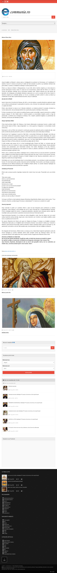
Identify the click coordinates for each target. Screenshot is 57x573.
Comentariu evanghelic (8, 529)
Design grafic (5, 569)
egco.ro (5, 501)
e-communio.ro (8, 565)
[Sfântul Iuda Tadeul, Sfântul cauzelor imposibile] (5, 489)
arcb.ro (5, 510)
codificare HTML (14, 569)
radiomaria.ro (6, 513)
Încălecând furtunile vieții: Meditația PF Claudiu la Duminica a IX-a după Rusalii (24, 411)
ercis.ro (5, 511)
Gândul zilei (6, 524)
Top (4, 560)
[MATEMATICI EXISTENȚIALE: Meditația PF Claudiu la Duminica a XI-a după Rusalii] (6, 404)
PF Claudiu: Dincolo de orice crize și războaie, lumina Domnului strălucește (24, 427)
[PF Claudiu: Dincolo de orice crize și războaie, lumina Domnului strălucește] (6, 429)
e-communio (4, 30)
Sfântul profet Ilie (6, 292)
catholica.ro (6, 508)
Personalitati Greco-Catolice (9, 554)
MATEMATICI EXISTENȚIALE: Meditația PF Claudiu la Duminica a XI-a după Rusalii (25, 402)
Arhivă (5, 523)
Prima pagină (6, 520)
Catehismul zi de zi (8, 526)
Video (5, 530)
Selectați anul (6, 366)
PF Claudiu (6, 543)
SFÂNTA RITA (5, 332)
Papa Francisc (7, 540)
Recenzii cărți (7, 527)
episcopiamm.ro (7, 502)
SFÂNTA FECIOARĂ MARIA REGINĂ (15, 481)
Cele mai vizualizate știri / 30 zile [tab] (11, 380)
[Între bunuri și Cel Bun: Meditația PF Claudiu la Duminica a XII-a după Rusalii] (5, 477)
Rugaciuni (6, 551)
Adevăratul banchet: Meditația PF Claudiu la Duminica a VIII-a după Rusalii (24, 394)
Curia (5, 532)
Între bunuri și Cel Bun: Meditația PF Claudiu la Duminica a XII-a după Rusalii (23, 475)
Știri (9, 30)
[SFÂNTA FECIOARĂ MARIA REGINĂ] (5, 483)
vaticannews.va (7, 507)
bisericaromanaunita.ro (8, 498)
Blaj (5, 549)
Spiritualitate (6, 548)
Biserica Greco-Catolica (9, 542)
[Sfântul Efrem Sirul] (28, 54)
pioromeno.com (7, 504)
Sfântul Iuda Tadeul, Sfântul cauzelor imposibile (17, 487)
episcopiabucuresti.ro (8, 499)
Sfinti (5, 546)
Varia (5, 545)
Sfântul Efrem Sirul (6, 37)
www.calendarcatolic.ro (10, 251)
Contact (5, 533)
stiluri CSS (9, 569)
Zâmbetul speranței (12, 386)
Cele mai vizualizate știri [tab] (9, 383)
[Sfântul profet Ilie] (28, 272)
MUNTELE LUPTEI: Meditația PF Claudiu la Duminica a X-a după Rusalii (23, 419)
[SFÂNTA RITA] (28, 313)
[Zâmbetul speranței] (6, 388)
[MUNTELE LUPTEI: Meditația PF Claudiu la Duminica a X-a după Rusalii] (6, 421)
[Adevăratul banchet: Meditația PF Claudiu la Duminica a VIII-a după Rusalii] (6, 396)
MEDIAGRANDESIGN (21, 569)
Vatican (5, 552)
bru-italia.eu (6, 505)
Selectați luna (6, 360)
